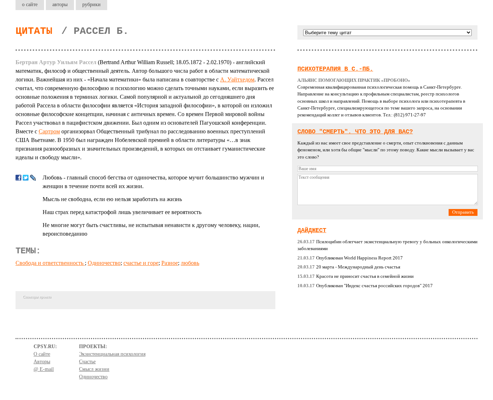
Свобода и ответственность (50, 263)
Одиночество (104, 263)
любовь (190, 263)
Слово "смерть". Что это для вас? (355, 131)
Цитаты (34, 31)
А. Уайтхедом (237, 79)
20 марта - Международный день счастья (348, 267)
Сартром (49, 131)
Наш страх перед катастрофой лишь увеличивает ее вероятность (122, 212)
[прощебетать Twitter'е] (26, 178)
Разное (169, 263)
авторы (59, 4)
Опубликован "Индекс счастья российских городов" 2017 (365, 285)
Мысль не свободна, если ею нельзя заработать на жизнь (112, 199)
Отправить (463, 212)
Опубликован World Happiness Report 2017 (350, 258)
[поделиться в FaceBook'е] (18, 178)
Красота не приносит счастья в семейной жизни (355, 276)
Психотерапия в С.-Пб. (335, 69)
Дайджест (311, 230)
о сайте (30, 4)
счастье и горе (140, 263)
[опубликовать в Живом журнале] (33, 178)
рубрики (91, 4)
